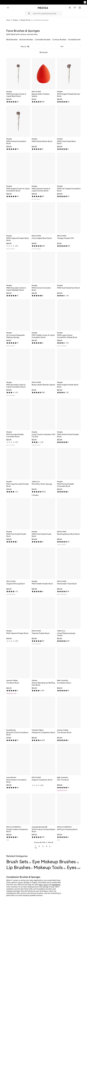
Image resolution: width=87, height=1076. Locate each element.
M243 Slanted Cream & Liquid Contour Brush (41, 190)
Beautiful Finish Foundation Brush (17, 733)
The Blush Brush (12, 683)
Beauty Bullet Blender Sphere (43, 385)
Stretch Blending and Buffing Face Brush (43, 684)
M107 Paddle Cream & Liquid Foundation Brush (43, 336)
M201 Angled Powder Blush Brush (67, 386)
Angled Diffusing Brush (15, 584)
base (41, 885)
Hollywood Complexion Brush (43, 732)
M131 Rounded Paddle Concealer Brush (15, 435)
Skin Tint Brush (63, 780)
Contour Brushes (59, 39)
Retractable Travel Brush (67, 584)
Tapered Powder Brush (41, 633)
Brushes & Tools (25, 20)
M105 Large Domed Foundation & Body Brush (67, 336)
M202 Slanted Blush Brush (42, 141)
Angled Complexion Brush (42, 780)
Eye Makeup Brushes (54, 861)
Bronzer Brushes (26, 39)
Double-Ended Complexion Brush (17, 830)
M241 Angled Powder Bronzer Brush (68, 95)
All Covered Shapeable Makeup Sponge (15, 336)
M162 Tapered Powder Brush (17, 633)
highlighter (56, 885)
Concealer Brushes (43, 39)
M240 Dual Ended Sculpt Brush (41, 535)
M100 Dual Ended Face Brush (68, 288)
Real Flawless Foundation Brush (16, 781)
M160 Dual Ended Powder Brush (16, 535)
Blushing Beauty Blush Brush (68, 534)
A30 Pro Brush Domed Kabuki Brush (43, 830)
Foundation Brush (64, 683)
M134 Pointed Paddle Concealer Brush (65, 485)
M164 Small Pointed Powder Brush (68, 435)
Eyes (71, 867)
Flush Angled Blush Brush (42, 238)
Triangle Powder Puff (65, 238)
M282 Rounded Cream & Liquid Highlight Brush (16, 289)
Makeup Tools (48, 867)
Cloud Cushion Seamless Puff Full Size (43, 435)
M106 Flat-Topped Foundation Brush (69, 190)
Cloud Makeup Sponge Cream (66, 634)
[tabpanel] (43, 447)
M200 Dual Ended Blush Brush (66, 142)
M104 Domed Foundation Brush (16, 142)
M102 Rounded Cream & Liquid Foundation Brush (16, 386)
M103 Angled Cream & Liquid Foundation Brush (17, 190)
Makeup (15, 20)
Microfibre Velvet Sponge (42, 484)
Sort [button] (62, 46)
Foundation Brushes (76, 39)
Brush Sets (17, 861)
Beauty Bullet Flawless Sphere (41, 95)
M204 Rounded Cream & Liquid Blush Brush (16, 95)
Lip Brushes (18, 867)
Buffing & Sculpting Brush (67, 829)
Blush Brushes (12, 39)
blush (46, 885)
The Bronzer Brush (64, 732)
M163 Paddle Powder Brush (42, 584)
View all (50, 842)
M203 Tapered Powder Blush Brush (17, 239)
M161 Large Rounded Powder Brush (17, 485)
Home (8, 20)
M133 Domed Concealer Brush (41, 289)
